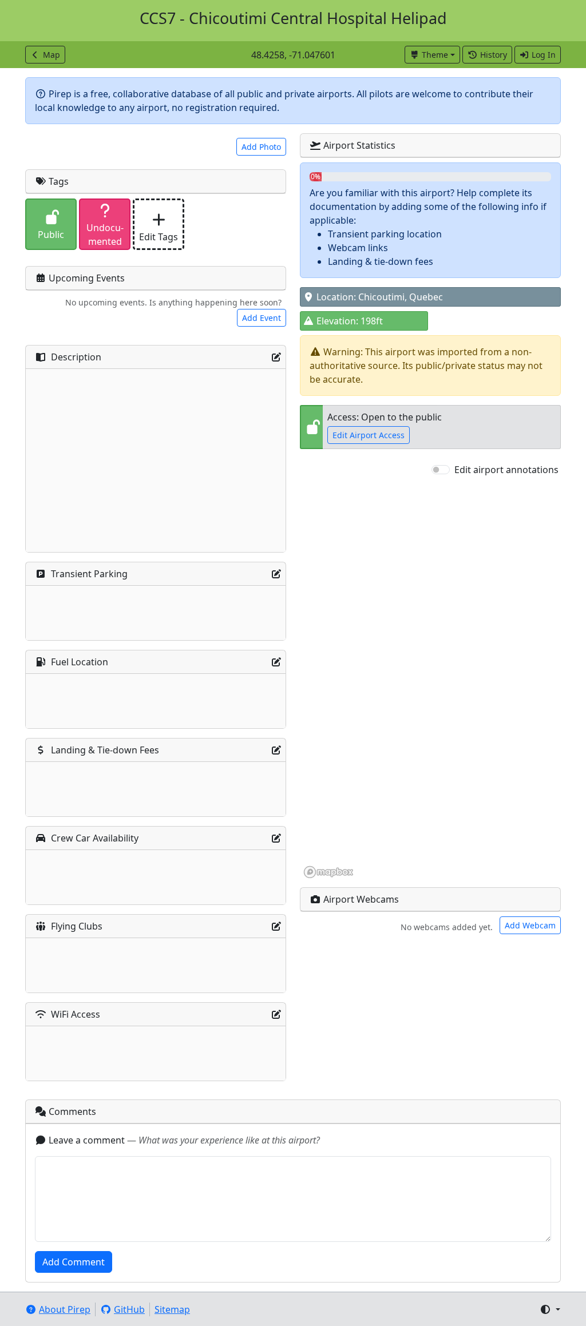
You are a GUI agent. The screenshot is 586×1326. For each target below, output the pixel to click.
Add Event (261, 317)
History (493, 54)
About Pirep (64, 1309)
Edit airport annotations (506, 469)
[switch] (440, 469)
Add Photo (261, 146)
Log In (544, 54)
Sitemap (172, 1309)
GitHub (129, 1309)
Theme (435, 54)
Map (51, 54)
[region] (430, 678)
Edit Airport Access (368, 435)
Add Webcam (530, 925)
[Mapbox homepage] (328, 872)
